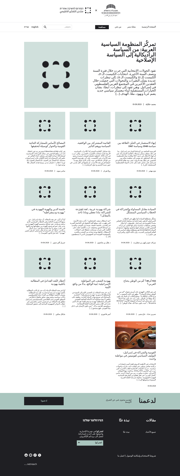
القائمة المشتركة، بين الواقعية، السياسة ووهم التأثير (94, 145)
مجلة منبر (131, 27)
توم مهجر (152, 171)
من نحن (118, 27)
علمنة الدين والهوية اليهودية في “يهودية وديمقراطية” (48, 211)
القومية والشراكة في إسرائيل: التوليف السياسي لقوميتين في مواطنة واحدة (135, 356)
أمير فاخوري (106, 314)
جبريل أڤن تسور (59, 242)
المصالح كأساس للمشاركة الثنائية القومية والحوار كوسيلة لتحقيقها (47, 145)
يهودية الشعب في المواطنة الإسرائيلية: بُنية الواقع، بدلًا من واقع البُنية (92, 284)
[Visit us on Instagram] (30, 456)
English (34, 27)
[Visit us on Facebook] (35, 456)
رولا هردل (107, 171)
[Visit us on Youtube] (26, 456)
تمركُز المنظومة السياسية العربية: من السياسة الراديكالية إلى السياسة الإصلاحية (128, 52)
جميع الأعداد (150, 432)
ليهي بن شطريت (139, 242)
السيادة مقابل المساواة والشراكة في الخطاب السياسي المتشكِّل (136, 211)
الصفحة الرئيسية (149, 27)
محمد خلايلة (151, 104)
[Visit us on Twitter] (39, 456)
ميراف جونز (151, 242)
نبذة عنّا (126, 432)
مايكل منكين (60, 314)
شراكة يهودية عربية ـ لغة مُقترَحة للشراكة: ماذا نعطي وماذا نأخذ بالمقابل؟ (93, 212)
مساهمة (102, 27)
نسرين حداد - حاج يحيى (147, 314)
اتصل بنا (121, 455)
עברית (26, 27)
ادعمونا (44, 400)
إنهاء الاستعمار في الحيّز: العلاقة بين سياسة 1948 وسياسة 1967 (137, 145)
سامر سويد (61, 171)
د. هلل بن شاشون (104, 242)
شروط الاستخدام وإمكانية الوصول (141, 455)
